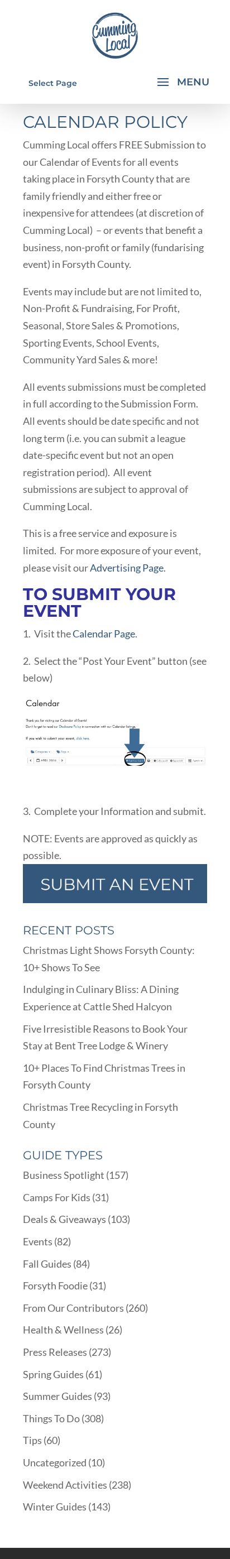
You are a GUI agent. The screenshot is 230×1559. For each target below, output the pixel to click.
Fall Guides (47, 1264)
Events (37, 1241)
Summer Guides (57, 1396)
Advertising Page (127, 568)
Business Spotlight (63, 1175)
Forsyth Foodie (55, 1285)
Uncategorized (55, 1462)
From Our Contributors (73, 1308)
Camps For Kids (56, 1197)
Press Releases (55, 1352)
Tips (32, 1440)
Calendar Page (104, 633)
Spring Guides (53, 1374)
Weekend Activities (65, 1485)
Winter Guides (55, 1506)
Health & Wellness (63, 1329)
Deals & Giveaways (64, 1219)
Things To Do (51, 1418)
